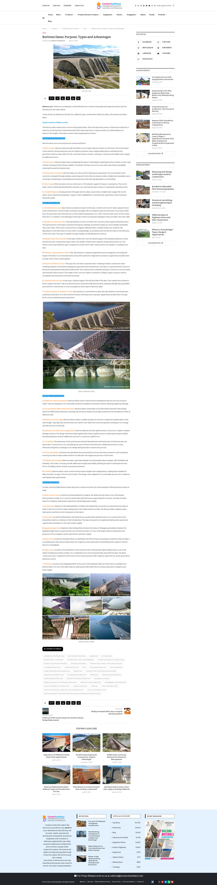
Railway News (126, 862)
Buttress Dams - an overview (53, 660)
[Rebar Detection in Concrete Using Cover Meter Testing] (81, 848)
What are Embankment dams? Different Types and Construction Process (56, 789)
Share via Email (53, 649)
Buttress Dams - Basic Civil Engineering (80, 660)
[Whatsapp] (152, 6)
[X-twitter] (155, 882)
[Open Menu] (43, 18)
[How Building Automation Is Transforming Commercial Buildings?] (81, 834)
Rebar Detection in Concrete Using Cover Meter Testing (96, 848)
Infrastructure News (126, 838)
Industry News (126, 857)
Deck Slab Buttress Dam (98, 667)
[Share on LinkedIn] (73, 98)
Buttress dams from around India (55, 663)
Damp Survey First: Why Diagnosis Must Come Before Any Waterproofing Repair (163, 94)
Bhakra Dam (94, 656)
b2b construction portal (77, 656)
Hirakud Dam (77, 671)
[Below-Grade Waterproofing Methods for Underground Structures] (81, 859)
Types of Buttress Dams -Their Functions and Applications (64, 690)
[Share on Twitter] (63, 98)
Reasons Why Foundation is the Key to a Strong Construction (162, 123)
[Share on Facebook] (57, 98)
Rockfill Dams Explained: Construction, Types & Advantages (86, 757)
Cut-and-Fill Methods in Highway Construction (96, 823)
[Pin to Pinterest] (68, 98)
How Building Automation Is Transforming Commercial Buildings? (94, 836)
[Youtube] (149, 6)
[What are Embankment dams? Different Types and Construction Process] (56, 774)
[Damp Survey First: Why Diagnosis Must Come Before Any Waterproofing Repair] (143, 94)
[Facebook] (135, 6)
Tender (152, 15)
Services (56, 5)
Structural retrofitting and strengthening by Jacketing (162, 202)
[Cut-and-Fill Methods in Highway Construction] (81, 823)
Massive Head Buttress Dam (77, 675)
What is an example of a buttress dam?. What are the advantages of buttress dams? (72, 693)
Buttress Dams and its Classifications (111, 660)
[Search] (173, 6)
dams (84, 667)
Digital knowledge (116, 667)
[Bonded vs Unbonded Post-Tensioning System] (143, 189)
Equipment (107, 15)
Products (69, 15)
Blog (50, 21)
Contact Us (79, 5)
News (58, 15)
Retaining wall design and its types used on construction (162, 174)
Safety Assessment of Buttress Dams (56, 686)
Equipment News (126, 842)
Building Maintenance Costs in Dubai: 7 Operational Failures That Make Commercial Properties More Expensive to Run (163, 139)
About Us (46, 5)
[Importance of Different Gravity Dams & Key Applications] (56, 742)
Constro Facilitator (58, 41)
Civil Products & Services (70, 28)
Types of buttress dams (109, 686)
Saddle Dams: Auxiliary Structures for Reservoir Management (116, 757)
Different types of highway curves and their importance (161, 217)
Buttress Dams (107, 656)
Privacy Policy (116, 882)
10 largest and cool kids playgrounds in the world (162, 78)
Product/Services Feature (88, 15)
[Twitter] (138, 6)
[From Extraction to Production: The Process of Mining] (143, 110)
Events (119, 15)
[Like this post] (52, 98)
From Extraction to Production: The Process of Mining (163, 109)
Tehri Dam (94, 686)
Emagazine (131, 15)
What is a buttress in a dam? (96, 690)
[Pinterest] (144, 6)
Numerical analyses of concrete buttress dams (60, 682)
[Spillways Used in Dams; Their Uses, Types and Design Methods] (117, 774)
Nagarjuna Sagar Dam (101, 678)
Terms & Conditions (129, 882)
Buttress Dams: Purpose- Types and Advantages (106, 663)
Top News (126, 823)
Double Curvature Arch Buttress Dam (57, 671)
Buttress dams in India (78, 663)
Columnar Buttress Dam (52, 667)
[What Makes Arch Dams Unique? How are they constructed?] (86, 774)
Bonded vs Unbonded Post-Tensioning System (163, 187)
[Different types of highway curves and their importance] (143, 218)
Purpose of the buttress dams (90, 682)
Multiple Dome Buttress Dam (53, 678)
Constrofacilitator (71, 667)
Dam (85, 28)
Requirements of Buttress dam (115, 682)
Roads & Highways (126, 847)
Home (50, 15)
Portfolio (161, 15)
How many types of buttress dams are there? (101, 671)
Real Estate (126, 828)
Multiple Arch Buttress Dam (111, 675)
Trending (67, 5)
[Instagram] (141, 6)
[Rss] (155, 6)
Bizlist (143, 15)
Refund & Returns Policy (102, 882)
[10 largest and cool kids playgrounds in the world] (143, 80)
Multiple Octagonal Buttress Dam (78, 678)
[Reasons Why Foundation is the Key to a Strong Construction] (143, 124)
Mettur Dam (94, 675)
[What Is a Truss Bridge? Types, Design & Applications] (143, 233)
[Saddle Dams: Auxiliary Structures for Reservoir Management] (117, 742)
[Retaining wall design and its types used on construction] (143, 175)
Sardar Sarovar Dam (80, 686)
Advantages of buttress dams (54, 656)
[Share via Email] (78, 98)
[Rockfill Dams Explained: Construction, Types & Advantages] (86, 742)
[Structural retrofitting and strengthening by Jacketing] (143, 203)
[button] (147, 840)
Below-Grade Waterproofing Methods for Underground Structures (94, 861)
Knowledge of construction (54, 675)
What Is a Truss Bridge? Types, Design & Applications (162, 232)
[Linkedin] (146, 6)
